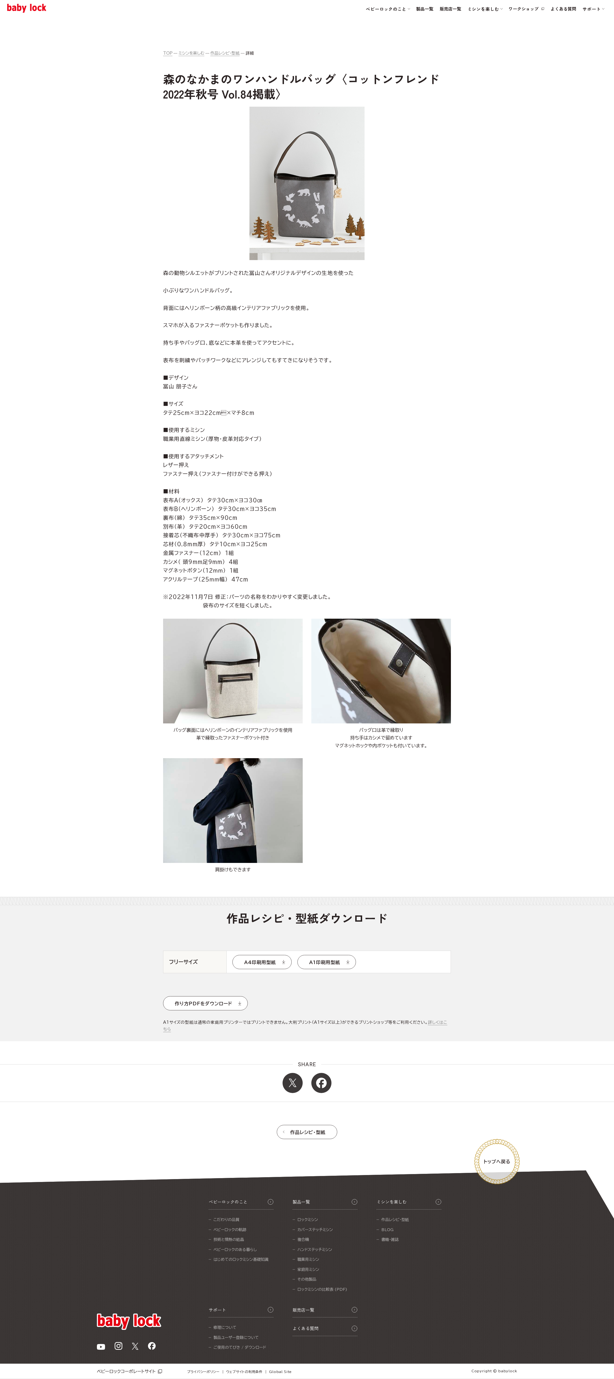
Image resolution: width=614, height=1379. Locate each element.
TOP (167, 53)
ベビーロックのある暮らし (235, 1249)
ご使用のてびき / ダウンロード (239, 1347)
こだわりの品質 (226, 1220)
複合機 (303, 1239)
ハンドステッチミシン (314, 1249)
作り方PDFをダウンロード (203, 1003)
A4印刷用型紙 (260, 962)
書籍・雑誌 (390, 1239)
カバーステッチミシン (315, 1230)
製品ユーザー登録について (236, 1337)
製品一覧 (424, 9)
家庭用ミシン (308, 1269)
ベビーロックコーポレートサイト (126, 1371)
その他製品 (306, 1279)
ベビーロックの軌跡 (229, 1230)
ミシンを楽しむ (191, 53)
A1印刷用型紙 (324, 962)
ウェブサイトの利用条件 (244, 1371)
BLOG (387, 1230)
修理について (224, 1327)
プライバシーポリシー (203, 1371)
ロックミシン (307, 1220)
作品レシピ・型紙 (225, 53)
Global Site (280, 1371)
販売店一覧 (450, 9)
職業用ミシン (308, 1259)
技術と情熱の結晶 (228, 1239)
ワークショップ (523, 9)
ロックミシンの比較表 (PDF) (322, 1289)
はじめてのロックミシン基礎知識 (240, 1259)
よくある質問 (563, 9)
